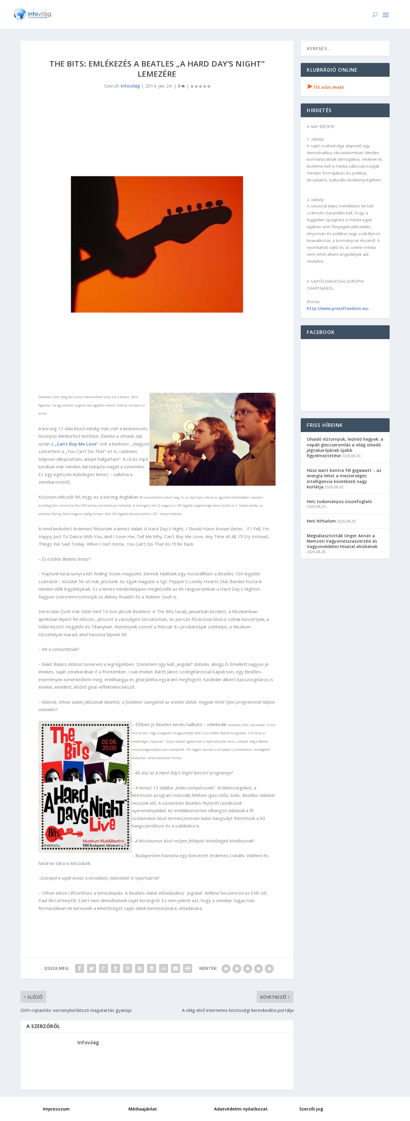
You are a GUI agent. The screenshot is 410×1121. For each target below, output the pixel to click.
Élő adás (326, 87)
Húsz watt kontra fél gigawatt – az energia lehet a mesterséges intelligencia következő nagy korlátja (344, 478)
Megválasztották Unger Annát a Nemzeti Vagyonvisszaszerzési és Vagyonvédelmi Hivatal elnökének (342, 541)
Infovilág (130, 86)
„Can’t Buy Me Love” (76, 444)
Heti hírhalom (321, 521)
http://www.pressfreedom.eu (337, 308)
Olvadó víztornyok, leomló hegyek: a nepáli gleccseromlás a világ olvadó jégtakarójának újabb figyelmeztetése (345, 447)
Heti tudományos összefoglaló (339, 501)
